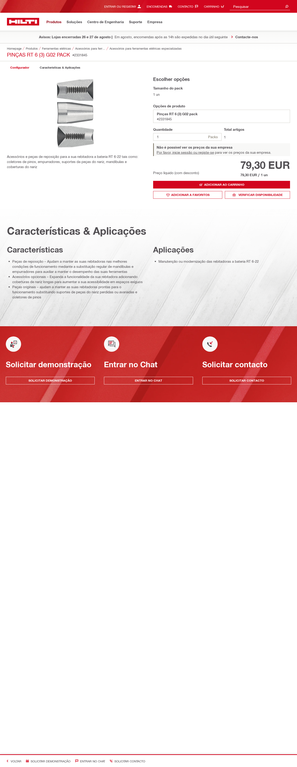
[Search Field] (287, 6)
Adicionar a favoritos (190, 195)
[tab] (19, 67)
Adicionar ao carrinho (224, 184)
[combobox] (260, 6)
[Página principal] (23, 22)
